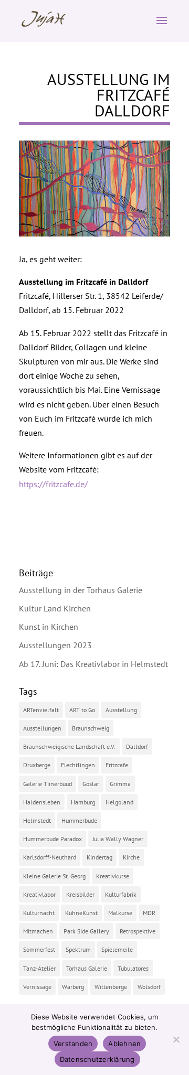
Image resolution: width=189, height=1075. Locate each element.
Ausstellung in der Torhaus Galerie (80, 590)
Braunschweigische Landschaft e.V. (69, 746)
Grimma (120, 784)
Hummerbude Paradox (52, 839)
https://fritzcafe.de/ (53, 484)
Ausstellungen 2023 (55, 645)
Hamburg (83, 802)
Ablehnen (124, 1043)
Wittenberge (110, 987)
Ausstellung (121, 710)
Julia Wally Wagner (117, 839)
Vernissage (37, 987)
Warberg (73, 987)
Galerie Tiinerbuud (47, 784)
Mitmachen (38, 931)
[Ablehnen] (176, 1039)
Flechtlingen (78, 765)
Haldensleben (41, 802)
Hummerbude (79, 820)
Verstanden (73, 1043)
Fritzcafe (117, 765)
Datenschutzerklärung (97, 1059)
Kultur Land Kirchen (55, 608)
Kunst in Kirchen (48, 626)
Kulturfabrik (120, 894)
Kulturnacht (39, 913)
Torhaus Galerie (86, 968)
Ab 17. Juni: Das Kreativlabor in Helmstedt (93, 664)
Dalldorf (137, 746)
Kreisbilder (80, 894)
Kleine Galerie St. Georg (54, 876)
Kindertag (99, 857)
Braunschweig (90, 728)
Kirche (131, 857)
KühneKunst (81, 913)
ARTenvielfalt (41, 710)
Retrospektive (137, 931)
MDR (149, 913)
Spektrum (78, 949)
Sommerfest (39, 949)
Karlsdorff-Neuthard (49, 857)
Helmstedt (37, 820)
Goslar (90, 784)
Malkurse (120, 913)
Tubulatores (133, 968)
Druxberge (36, 765)
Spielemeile (117, 949)
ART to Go (82, 710)
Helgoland (119, 802)
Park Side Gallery (86, 931)
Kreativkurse (112, 876)
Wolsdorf (149, 987)
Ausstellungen (42, 728)
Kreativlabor (39, 894)
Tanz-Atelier (39, 968)
